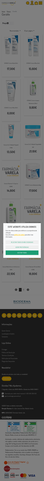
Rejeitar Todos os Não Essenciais (22, 242)
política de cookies (19, 235)
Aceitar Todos (22, 253)
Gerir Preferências (22, 247)
